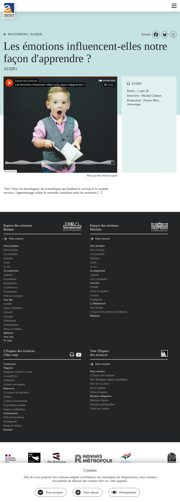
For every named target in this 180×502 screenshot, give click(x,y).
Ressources (9, 388)
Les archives (10, 375)
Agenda (8, 274)
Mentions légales (99, 400)
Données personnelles (102, 404)
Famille (8, 303)
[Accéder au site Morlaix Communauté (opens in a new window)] (126, 459)
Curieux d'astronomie (15, 400)
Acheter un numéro (14, 384)
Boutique (8, 429)
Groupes (8, 316)
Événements (10, 291)
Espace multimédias (14, 409)
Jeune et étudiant (13, 307)
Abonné (8, 312)
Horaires (8, 258)
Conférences (10, 287)
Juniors (7, 396)
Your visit (8, 336)
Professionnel (11, 324)
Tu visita (8, 340)
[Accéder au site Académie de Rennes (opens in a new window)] (12, 460)
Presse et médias (13, 328)
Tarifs (7, 262)
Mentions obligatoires (100, 396)
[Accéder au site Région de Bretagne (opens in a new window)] (34, 459)
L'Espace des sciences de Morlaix (108, 311)
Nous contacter (16, 238)
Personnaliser (127, 492)
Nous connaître (97, 371)
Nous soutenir (97, 387)
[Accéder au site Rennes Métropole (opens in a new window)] (93, 459)
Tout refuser (91, 492)
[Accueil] (9, 10)
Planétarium (10, 283)
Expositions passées (14, 405)
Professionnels (11, 413)
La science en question (16, 392)
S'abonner (9, 380)
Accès (7, 266)
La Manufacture (98, 303)
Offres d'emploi (98, 392)
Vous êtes (8, 299)
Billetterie (8, 333)
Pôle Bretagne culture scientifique (108, 379)
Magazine (8, 367)
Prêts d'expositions (14, 417)
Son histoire (96, 307)
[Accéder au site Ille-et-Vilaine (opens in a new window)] (56, 459)
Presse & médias (13, 425)
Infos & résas (11, 249)
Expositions (10, 278)
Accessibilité (11, 254)
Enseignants (10, 421)
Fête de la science (13, 295)
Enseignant (10, 320)
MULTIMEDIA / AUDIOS (25, 34)
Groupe (94, 295)
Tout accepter (54, 492)
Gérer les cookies (99, 408)
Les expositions (98, 278)
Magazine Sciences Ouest (18, 371)
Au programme (11, 270)
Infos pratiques (11, 245)
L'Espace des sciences (102, 375)
